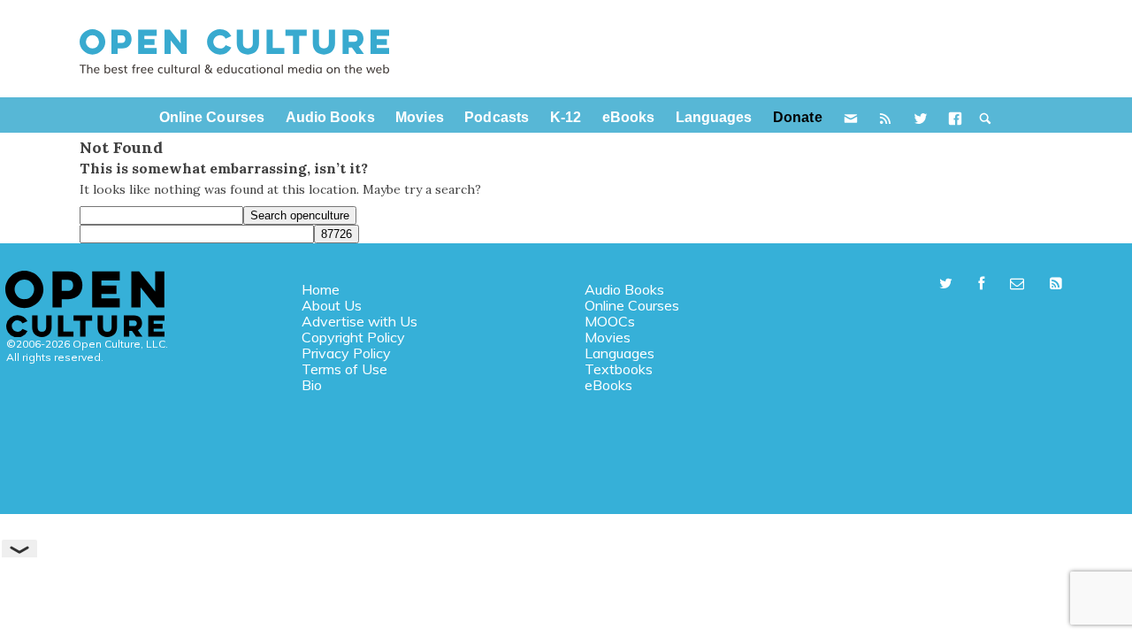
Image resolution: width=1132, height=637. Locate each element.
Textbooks (619, 369)
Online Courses (632, 305)
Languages (619, 353)
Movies (608, 337)
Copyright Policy (353, 337)
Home (321, 289)
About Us (332, 305)
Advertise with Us (359, 321)
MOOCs (610, 321)
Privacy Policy (346, 353)
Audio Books (624, 289)
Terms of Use (344, 369)
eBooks (608, 385)
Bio (312, 385)
